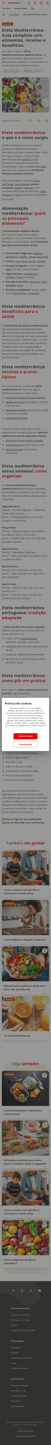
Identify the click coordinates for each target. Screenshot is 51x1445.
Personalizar (25, 744)
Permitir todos (25, 736)
